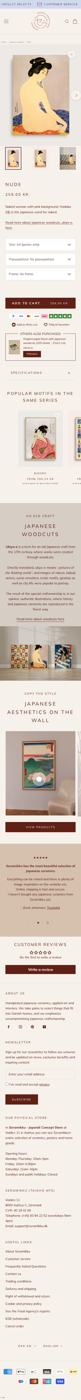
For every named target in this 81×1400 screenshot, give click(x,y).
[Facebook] (7, 1026)
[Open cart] (75, 21)
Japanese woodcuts (17, 42)
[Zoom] (71, 54)
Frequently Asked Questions (25, 1266)
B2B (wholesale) (17, 1319)
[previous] (5, 95)
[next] (76, 95)
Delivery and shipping (20, 1289)
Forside (3, 42)
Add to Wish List (27, 324)
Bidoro (40, 473)
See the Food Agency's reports (27, 1311)
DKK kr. (25, 1346)
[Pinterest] (31, 1026)
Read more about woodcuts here (40, 619)
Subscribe (22, 1099)
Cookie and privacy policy (23, 1304)
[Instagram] (19, 1026)
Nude (29, 42)
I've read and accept (29, 1084)
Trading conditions (18, 1281)
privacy (44, 1084)
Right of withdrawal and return (27, 1296)
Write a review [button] (40, 969)
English (51, 1346)
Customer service (18, 1259)
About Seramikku (17, 1251)
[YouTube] (43, 1026)
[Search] (67, 21)
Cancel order (14, 1326)
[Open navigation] (6, 21)
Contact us (13, 1274)
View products (40, 827)
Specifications (26, 373)
